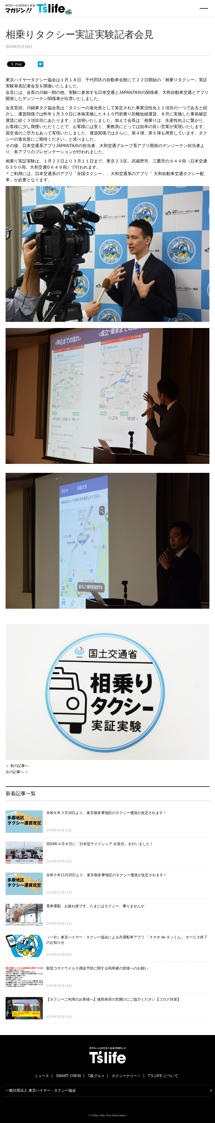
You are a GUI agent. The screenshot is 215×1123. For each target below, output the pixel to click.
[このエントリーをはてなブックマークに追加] (40, 64)
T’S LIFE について (163, 1076)
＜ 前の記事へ (17, 766)
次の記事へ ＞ (17, 772)
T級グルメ (96, 1076)
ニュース (41, 1076)
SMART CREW (68, 1076)
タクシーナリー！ (126, 1076)
